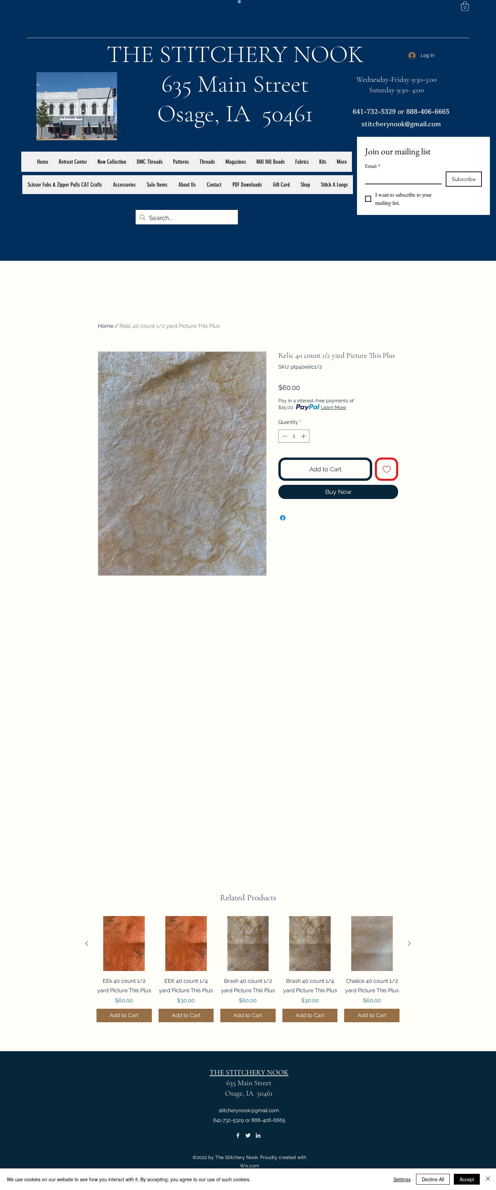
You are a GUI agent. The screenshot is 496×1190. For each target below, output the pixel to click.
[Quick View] (124, 943)
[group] (248, 969)
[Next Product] (409, 943)
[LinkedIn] (258, 1135)
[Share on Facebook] (283, 518)
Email (372, 166)
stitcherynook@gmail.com (401, 124)
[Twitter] (248, 1135)
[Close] (488, 1179)
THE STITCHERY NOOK (235, 54)
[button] (465, 6)
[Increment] (304, 436)
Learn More (333, 407)
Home (105, 326)
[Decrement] (283, 436)
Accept (467, 1179)
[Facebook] (238, 1135)
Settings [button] (402, 1179)
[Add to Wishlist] (386, 469)
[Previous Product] (87, 943)
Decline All (433, 1179)
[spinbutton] (294, 436)
